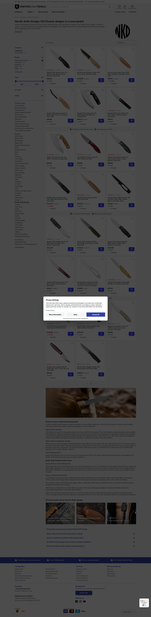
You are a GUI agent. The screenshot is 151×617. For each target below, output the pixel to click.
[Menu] (147, 600)
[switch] (144, 605)
